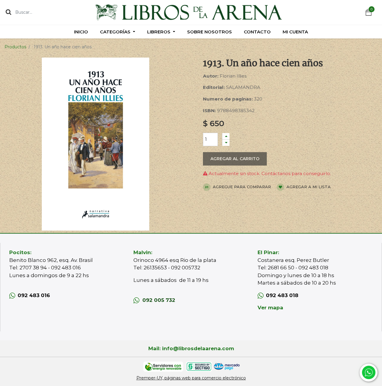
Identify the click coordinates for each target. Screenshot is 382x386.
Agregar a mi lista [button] (308, 186)
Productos (15, 47)
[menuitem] (81, 31)
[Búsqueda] (8, 12)
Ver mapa (270, 308)
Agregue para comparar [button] (241, 186)
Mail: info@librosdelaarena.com (191, 348)
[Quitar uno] (225, 143)
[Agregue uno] (225, 136)
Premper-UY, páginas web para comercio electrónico (191, 378)
